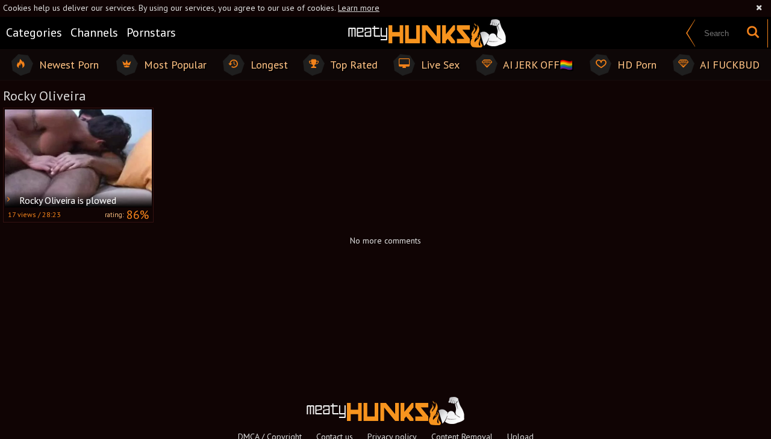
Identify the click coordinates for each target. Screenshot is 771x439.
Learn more (358, 7)
